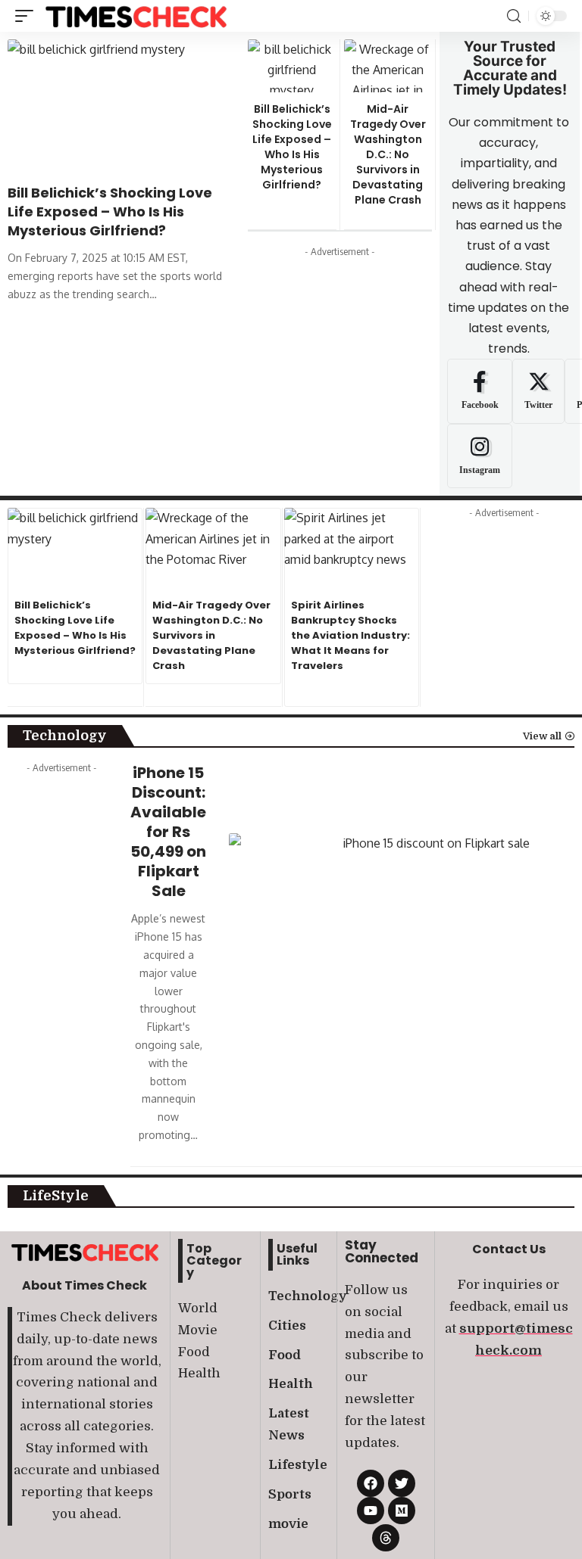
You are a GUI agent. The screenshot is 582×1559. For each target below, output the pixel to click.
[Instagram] (479, 456)
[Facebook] (479, 391)
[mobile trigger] (28, 16)
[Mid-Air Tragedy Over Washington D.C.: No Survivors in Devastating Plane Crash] (388, 65)
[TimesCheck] (136, 16)
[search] (513, 16)
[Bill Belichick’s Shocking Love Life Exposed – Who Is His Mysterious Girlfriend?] (120, 106)
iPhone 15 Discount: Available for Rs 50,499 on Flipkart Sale (168, 831)
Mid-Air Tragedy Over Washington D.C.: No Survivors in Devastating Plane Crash (388, 154)
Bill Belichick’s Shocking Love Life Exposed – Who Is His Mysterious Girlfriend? (110, 211)
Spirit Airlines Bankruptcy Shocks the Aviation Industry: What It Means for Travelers (350, 635)
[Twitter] (538, 391)
